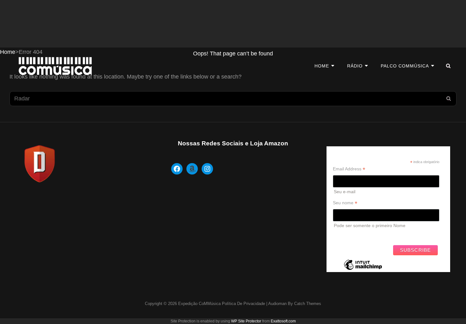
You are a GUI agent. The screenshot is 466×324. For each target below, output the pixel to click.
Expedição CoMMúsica (199, 303)
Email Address (349, 169)
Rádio (355, 65)
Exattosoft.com (283, 321)
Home (321, 65)
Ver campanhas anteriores (359, 235)
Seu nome (345, 203)
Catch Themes (307, 303)
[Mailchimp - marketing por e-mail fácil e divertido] (363, 269)
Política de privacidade (243, 303)
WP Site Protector (246, 321)
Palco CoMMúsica (405, 65)
